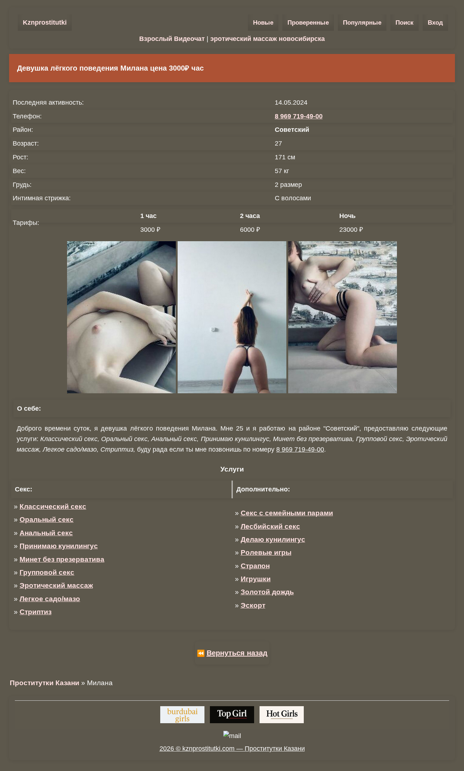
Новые (263, 22)
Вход (435, 22)
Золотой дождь (267, 592)
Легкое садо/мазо (50, 599)
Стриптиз (35, 612)
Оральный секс (47, 519)
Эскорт (253, 605)
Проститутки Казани (44, 683)
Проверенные (308, 22)
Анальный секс (46, 533)
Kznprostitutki (45, 22)
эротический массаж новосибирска (267, 38)
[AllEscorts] (282, 714)
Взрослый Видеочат (172, 38)
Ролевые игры (266, 552)
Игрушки (256, 579)
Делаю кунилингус (273, 539)
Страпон (255, 566)
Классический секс (53, 506)
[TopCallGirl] (232, 714)
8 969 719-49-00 (299, 116)
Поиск (404, 22)
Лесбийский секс (270, 526)
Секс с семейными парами (287, 513)
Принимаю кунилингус (59, 546)
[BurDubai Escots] (182, 714)
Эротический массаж (56, 585)
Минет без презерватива (62, 559)
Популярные (362, 22)
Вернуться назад (237, 653)
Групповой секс (47, 572)
